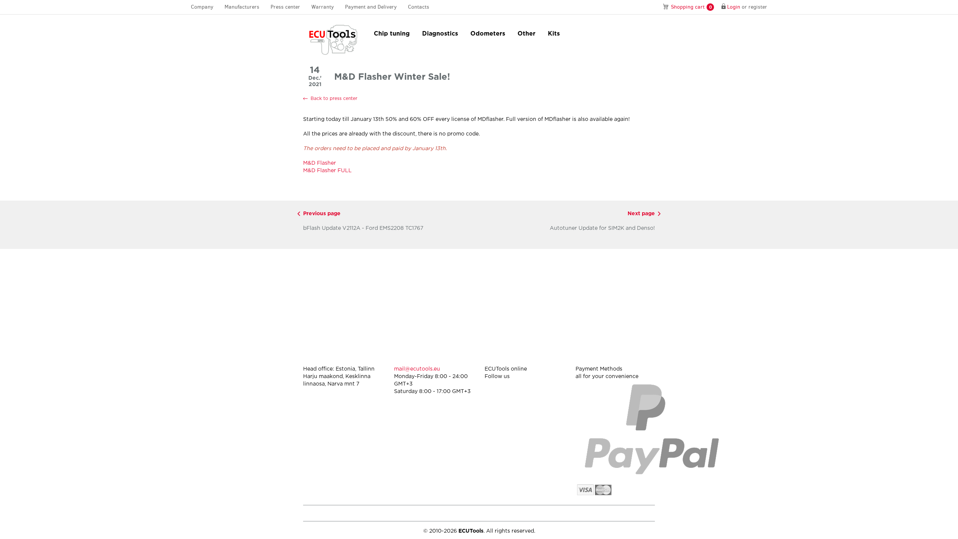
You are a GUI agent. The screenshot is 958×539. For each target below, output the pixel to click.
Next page (641, 213)
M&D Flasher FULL (327, 170)
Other (527, 34)
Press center (285, 6)
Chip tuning (392, 34)
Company (202, 6)
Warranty (322, 6)
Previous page (322, 213)
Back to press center (334, 99)
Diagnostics (440, 34)
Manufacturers (242, 6)
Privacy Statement (591, 513)
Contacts (418, 6)
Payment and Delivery (371, 6)
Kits (554, 34)
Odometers (487, 34)
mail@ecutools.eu (417, 369)
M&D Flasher (319, 163)
